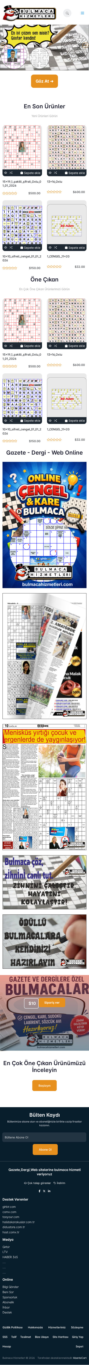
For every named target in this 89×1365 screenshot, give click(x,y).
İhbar (6, 1307)
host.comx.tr (10, 1232)
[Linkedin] (49, 1191)
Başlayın (44, 1085)
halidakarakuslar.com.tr (18, 1222)
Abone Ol (45, 1149)
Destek (7, 1312)
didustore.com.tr (13, 1227)
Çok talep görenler (39, 1183)
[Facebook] (39, 1191)
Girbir (6, 1247)
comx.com (9, 1212)
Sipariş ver (52, 1002)
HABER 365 (10, 1257)
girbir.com (9, 1206)
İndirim (60, 1183)
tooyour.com (10, 1217)
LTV (5, 1252)
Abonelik (8, 1302)
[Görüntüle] (5, 173)
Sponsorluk (9, 1297)
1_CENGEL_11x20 (58, 256)
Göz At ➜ (45, 81)
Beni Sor (8, 1292)
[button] (67, 13)
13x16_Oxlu (54, 181)
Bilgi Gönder (10, 1287)
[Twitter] (44, 1191)
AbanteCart (80, 1357)
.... (4, 1262)
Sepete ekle (31, 173)
